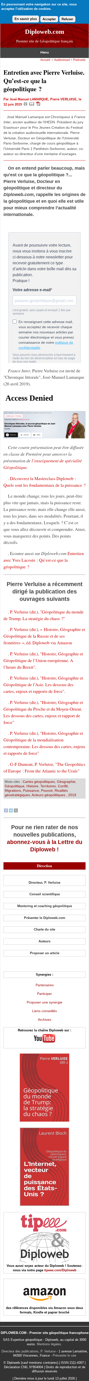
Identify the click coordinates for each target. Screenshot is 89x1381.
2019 (72, 795)
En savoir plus (26, 19)
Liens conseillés (44, 1011)
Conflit (63, 786)
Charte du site (44, 929)
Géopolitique (14, 786)
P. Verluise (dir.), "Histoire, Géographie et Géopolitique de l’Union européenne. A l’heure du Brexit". (43, 660)
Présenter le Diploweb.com (44, 918)
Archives (44, 1020)
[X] (16, 811)
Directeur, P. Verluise (44, 882)
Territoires (48, 786)
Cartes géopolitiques (39, 782)
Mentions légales (49, 1344)
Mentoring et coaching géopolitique (44, 906)
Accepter (49, 19)
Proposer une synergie (44, 1002)
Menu (44, 52)
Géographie (66, 782)
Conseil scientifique (44, 894)
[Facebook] (6, 811)
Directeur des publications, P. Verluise (28, 1351)
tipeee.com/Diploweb (60, 1270)
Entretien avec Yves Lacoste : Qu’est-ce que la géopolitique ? (43, 560)
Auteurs (44, 941)
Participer (44, 994)
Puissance (31, 790)
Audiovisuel (62, 59)
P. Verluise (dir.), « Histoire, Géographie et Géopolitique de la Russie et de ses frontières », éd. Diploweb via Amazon (44, 636)
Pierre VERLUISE (63, 99)
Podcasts (79, 59)
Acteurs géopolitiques (49, 795)
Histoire (32, 786)
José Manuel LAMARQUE (29, 99)
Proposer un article (44, 953)
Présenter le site (64, 1355)
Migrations (13, 790)
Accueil (45, 59)
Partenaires (45, 985)
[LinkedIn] (11, 811)
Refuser (67, 19)
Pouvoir (47, 790)
